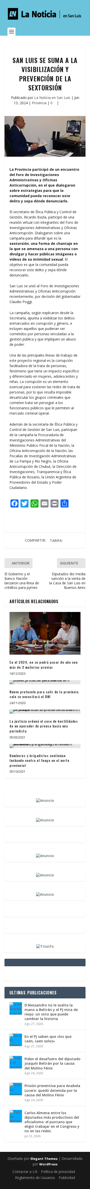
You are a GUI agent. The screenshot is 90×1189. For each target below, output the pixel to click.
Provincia (39, 102)
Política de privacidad (58, 1171)
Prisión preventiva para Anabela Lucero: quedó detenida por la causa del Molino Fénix (52, 1090)
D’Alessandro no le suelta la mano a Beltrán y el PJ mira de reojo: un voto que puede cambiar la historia (51, 1012)
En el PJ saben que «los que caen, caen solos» (48, 1038)
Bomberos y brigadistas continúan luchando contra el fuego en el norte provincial (39, 760)
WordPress (48, 1164)
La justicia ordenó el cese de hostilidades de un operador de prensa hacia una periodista (44, 725)
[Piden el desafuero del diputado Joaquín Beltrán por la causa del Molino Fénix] (16, 1062)
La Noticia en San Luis (52, 97)
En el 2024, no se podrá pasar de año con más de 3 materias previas (44, 664)
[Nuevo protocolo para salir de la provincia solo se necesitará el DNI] (45, 682)
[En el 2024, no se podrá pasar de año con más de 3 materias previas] (45, 633)
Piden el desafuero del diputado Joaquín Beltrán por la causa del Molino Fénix (52, 1063)
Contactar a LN (24, 1171)
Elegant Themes (44, 1158)
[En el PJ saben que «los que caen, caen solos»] (16, 1040)
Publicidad (67, 1177)
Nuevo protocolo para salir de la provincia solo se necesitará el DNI (44, 694)
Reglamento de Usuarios (35, 1177)
